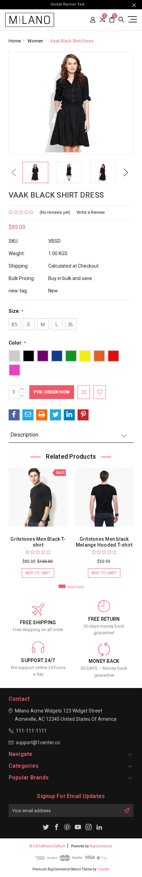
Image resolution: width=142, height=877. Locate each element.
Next (126, 172)
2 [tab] (71, 587)
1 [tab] (62, 586)
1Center (103, 869)
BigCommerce (101, 846)
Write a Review (91, 212)
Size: (16, 311)
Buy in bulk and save (70, 278)
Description (24, 434)
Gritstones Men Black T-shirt (37, 542)
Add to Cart (38, 573)
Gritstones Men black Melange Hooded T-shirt (104, 542)
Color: (17, 343)
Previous (14, 172)
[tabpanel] (38, 519)
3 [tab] (80, 587)
